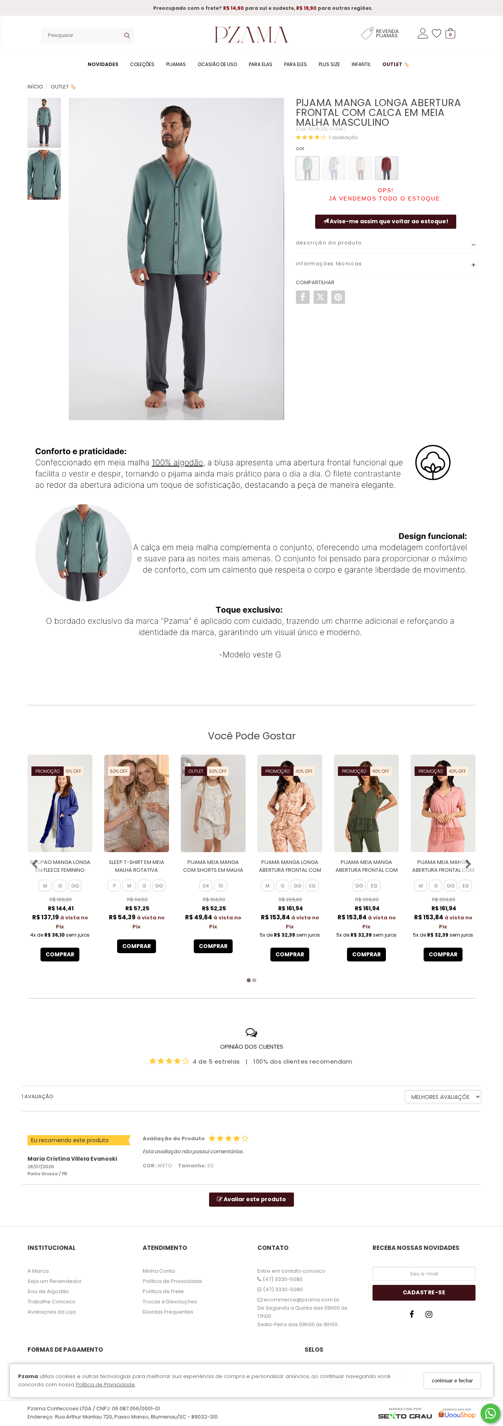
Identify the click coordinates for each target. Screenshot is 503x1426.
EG (312, 885)
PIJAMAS (176, 64)
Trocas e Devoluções (170, 1301)
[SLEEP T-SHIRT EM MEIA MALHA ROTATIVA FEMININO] (136, 803)
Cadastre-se (424, 1292)
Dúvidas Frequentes (168, 1312)
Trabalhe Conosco (51, 1301)
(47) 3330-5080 (282, 1279)
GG (75, 885)
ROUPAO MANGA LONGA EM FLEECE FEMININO (60, 866)
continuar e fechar (452, 1381)
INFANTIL (361, 64)
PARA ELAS (260, 64)
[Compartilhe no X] (320, 297)
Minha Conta (159, 1271)
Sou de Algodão (48, 1291)
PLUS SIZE (329, 64)
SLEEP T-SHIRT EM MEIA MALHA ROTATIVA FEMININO (136, 870)
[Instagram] (431, 1316)
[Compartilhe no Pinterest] (338, 297)
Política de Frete (163, 1291)
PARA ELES (295, 64)
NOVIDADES (103, 64)
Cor (300, 148)
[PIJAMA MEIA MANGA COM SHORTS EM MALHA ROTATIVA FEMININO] (213, 803)
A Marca (38, 1271)
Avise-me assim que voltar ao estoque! (388, 221)
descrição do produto (329, 242)
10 (220, 885)
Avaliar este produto (254, 1199)
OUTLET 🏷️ (395, 64)
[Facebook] (414, 1316)
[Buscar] (127, 35)
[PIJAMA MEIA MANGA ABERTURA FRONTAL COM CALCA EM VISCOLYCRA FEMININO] (366, 803)
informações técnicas (329, 263)
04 (206, 885)
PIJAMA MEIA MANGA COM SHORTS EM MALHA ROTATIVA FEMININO (213, 870)
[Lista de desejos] (438, 34)
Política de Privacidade (105, 1385)
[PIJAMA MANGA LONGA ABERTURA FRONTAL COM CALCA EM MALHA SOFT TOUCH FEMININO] (289, 803)
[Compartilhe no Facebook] (303, 297)
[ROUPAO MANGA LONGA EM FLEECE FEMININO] (60, 803)
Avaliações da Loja (52, 1312)
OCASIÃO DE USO (217, 64)
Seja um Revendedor (55, 1281)
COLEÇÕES (142, 64)
